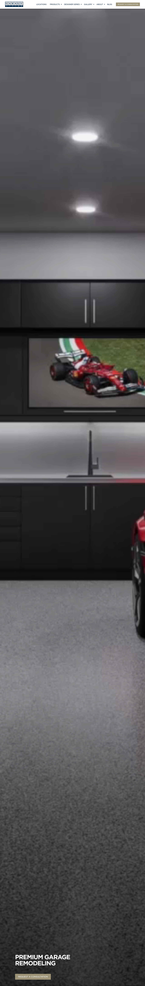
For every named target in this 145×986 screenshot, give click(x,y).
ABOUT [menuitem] (99, 4)
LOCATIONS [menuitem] (41, 4)
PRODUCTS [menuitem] (55, 4)
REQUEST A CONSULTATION (128, 4)
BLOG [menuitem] (109, 4)
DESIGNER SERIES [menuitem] (72, 4)
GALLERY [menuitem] (88, 4)
